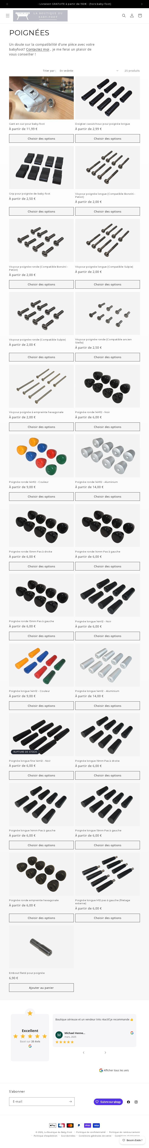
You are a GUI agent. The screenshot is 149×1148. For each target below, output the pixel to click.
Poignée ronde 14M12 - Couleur (29, 481)
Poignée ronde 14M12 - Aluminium (96, 481)
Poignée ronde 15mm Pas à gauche (31, 621)
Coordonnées (68, 1135)
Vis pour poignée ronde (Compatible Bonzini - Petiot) (38, 268)
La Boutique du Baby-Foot (58, 1132)
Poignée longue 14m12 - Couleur (29, 691)
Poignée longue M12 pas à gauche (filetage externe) (102, 902)
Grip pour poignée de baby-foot (29, 193)
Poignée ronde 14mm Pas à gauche (97, 551)
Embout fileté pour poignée (27, 972)
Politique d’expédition (45, 1135)
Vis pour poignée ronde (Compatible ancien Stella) (103, 341)
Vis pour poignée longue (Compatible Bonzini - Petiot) (105, 195)
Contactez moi (37, 49)
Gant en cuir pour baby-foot (27, 123)
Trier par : (49, 70)
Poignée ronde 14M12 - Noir (92, 412)
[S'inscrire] (70, 1101)
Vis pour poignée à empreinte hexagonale (36, 412)
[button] (8, 16)
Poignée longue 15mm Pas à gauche (98, 830)
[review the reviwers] (132, 1033)
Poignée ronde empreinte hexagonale (34, 900)
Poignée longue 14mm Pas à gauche (32, 830)
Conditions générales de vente (95, 1135)
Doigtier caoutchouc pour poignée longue (102, 123)
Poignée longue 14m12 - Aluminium (97, 691)
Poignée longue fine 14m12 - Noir (30, 760)
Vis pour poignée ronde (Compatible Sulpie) (37, 339)
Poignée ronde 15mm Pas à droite (30, 551)
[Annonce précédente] (7, 4)
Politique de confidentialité (91, 1132)
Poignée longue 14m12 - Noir (93, 621)
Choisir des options (41, 138)
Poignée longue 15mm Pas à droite (97, 760)
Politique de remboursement (124, 1132)
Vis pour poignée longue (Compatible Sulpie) (104, 266)
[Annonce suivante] (142, 4)
